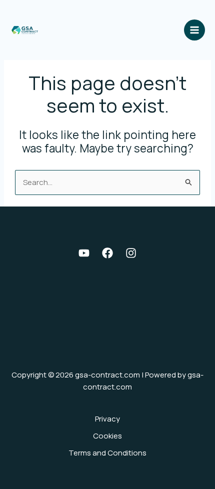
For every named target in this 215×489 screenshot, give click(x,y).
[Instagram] (131, 253)
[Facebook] (107, 253)
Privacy (107, 419)
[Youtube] (84, 253)
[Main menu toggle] (195, 30)
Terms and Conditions (107, 453)
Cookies (107, 435)
